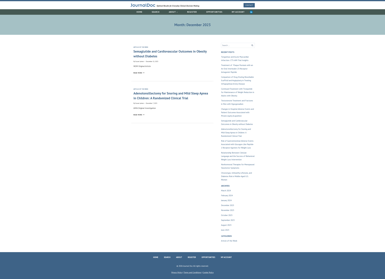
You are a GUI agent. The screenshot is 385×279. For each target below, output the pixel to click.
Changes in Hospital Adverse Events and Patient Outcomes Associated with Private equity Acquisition (237, 112)
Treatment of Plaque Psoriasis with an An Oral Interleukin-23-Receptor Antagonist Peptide (237, 68)
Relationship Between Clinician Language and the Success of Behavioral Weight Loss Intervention (238, 156)
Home (139, 12)
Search (155, 12)
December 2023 (227, 205)
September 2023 (228, 220)
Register (192, 12)
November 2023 (227, 210)
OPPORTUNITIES (214, 12)
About (179, 257)
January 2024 (226, 200)
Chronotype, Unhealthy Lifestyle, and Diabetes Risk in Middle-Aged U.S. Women (236, 176)
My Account (238, 12)
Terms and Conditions (192, 272)
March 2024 (226, 190)
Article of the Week (140, 47)
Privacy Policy (176, 272)
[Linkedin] (251, 12)
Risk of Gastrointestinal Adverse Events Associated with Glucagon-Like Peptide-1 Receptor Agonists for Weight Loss (237, 144)
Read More (138, 73)
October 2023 (226, 215)
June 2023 (225, 230)
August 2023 (226, 225)
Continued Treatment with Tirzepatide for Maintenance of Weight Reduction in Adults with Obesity (237, 92)
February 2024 (227, 195)
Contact (249, 5)
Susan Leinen (139, 61)
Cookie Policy (208, 272)
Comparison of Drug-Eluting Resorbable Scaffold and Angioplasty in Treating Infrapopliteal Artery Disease (237, 80)
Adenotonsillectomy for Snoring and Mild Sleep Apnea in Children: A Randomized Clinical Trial (236, 132)
